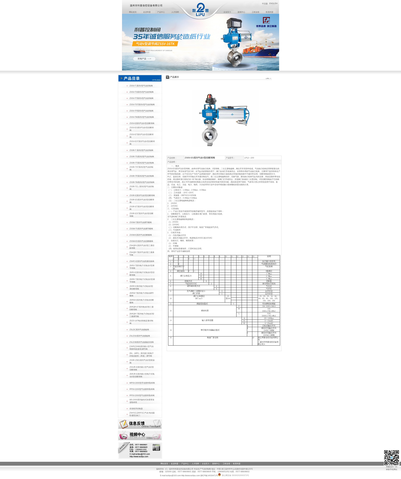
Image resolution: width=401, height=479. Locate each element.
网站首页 (133, 12)
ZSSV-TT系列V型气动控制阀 (141, 98)
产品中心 (161, 12)
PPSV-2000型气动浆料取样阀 (142, 395)
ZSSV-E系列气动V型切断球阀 (142, 123)
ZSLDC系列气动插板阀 (139, 330)
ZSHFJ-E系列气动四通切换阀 (142, 261)
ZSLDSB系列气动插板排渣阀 (141, 342)
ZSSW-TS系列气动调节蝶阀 (141, 229)
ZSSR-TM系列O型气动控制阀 (142, 182)
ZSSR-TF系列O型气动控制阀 (142, 176)
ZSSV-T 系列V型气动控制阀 (141, 86)
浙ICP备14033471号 (209, 475)
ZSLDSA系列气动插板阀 (139, 336)
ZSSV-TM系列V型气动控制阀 (142, 117)
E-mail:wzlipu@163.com (170, 475)
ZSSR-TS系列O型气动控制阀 (142, 156)
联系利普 (269, 12)
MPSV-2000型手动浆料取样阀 (142, 383)
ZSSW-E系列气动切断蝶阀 (141, 235)
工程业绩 (255, 12)
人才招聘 (175, 12)
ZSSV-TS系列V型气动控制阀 (142, 92)
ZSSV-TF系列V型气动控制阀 (141, 111)
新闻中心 (241, 12)
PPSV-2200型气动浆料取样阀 (142, 389)
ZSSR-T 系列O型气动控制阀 (141, 150)
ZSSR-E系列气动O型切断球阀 (142, 195)
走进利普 (147, 12)
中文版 (265, 4)
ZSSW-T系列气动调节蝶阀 (141, 222)
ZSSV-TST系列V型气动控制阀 (142, 104)
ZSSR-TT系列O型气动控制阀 (142, 163)
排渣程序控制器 (136, 409)
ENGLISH (273, 3)
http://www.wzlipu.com (190, 475)
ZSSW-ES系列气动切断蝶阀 (141, 241)
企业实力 (227, 12)
